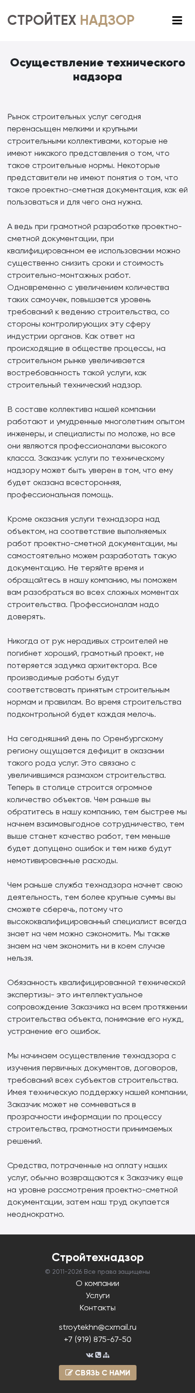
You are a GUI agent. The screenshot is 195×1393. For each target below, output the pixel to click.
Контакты (97, 1307)
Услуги (98, 1295)
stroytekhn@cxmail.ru (97, 1327)
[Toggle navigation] (177, 20)
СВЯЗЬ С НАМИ (101, 1372)
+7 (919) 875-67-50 (98, 1339)
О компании (97, 1283)
